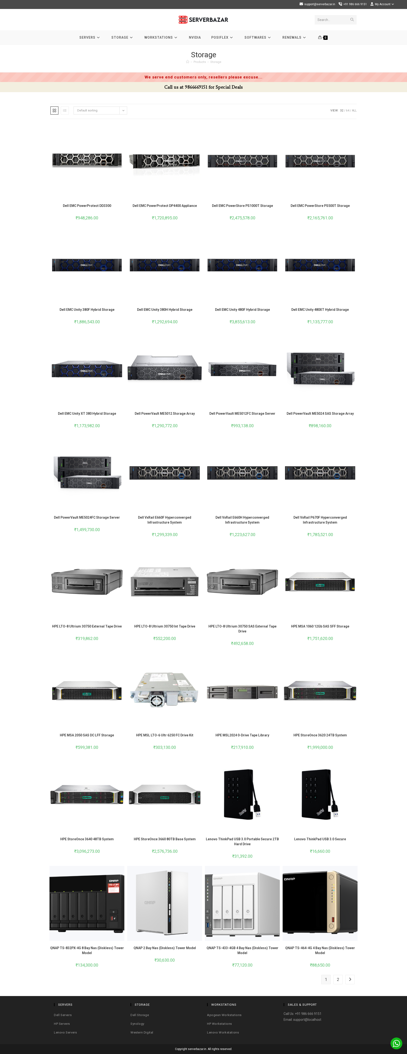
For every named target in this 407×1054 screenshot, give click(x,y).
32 (341, 110)
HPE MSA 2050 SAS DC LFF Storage (87, 735)
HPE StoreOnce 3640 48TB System (87, 839)
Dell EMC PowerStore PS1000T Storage (242, 206)
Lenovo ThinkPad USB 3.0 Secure (320, 839)
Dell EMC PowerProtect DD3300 (87, 206)
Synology (137, 1023)
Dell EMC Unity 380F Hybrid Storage (87, 310)
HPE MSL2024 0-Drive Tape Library (242, 735)
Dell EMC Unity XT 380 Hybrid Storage (87, 413)
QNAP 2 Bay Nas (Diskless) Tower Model (165, 948)
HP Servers (62, 1023)
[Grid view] (54, 111)
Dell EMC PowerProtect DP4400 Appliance (165, 206)
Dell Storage (139, 1015)
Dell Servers (63, 1015)
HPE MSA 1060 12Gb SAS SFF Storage (320, 626)
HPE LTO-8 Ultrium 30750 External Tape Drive (87, 626)
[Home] (187, 62)
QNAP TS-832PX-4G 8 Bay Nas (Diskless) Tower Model (87, 950)
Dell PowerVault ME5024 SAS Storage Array (320, 413)
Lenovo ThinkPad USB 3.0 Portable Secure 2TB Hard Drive (242, 841)
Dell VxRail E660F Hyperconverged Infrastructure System (164, 520)
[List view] (65, 111)
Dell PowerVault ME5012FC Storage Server (242, 413)
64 (347, 110)
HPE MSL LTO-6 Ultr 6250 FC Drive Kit (164, 735)
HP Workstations (219, 1023)
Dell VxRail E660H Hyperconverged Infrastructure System (242, 520)
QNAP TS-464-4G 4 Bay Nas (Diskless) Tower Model (320, 950)
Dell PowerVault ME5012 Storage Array (165, 413)
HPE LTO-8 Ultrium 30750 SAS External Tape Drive (242, 628)
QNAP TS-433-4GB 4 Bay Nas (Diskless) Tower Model (242, 950)
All (354, 110)
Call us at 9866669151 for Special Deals (203, 87)
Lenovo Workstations (223, 1032)
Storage (215, 62)
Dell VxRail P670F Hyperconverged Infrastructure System (320, 520)
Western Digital (141, 1032)
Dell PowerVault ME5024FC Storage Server (87, 517)
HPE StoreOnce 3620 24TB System (320, 735)
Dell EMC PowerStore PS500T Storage (320, 206)
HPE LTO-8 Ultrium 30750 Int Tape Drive (164, 626)
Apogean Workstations (224, 1015)
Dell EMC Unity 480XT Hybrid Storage (320, 310)
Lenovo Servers (65, 1032)
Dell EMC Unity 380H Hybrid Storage (164, 310)
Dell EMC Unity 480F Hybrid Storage (242, 310)
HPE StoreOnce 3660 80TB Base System (165, 839)
